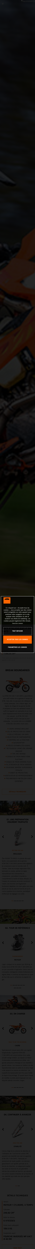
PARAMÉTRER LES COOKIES (17, 647)
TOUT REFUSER (17, 631)
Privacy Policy (15, 623)
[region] (17, 624)
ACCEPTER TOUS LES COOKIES (17, 639)
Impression (20, 623)
